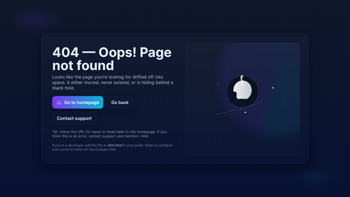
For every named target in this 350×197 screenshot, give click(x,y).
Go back (120, 102)
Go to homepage (81, 102)
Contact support (74, 118)
